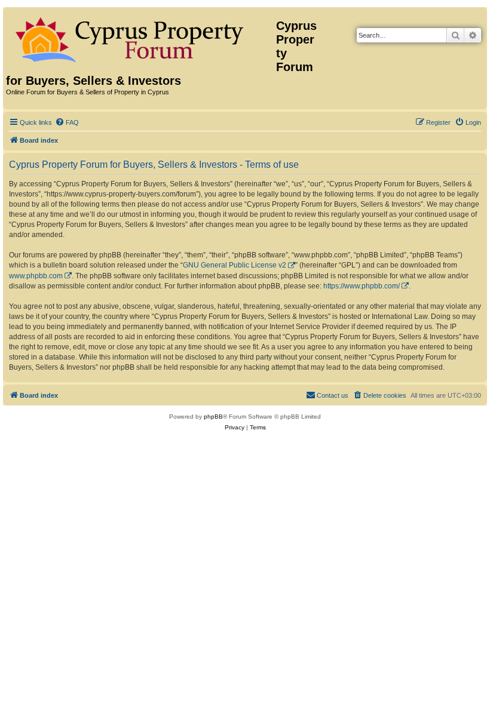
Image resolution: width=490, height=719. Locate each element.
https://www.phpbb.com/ (361, 286)
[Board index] (141, 37)
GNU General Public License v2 (234, 265)
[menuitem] (67, 122)
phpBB (213, 416)
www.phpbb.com (36, 276)
